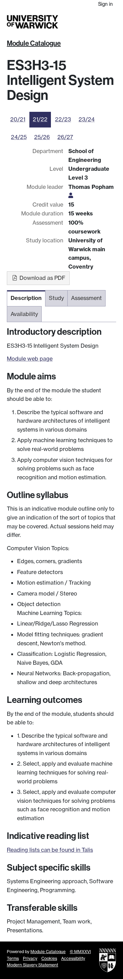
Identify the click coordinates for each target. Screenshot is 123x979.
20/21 (17, 119)
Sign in (105, 4)
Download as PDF (41, 277)
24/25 (19, 137)
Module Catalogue (34, 43)
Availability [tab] (24, 314)
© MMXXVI (80, 951)
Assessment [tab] (86, 298)
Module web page (30, 358)
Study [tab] (56, 298)
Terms (13, 958)
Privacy (30, 958)
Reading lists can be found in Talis (50, 849)
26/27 (65, 137)
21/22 (40, 119)
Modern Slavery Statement (32, 964)
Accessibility (73, 958)
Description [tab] (26, 298)
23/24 (87, 119)
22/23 (63, 119)
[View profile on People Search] (70, 195)
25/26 (42, 137)
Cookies (49, 958)
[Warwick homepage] (32, 22)
